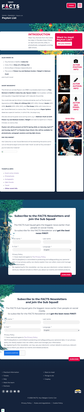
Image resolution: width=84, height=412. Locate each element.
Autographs (9, 179)
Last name (47, 239)
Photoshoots (9, 176)
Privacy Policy (17, 254)
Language (47, 247)
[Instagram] (11, 391)
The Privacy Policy (39, 257)
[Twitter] (7, 391)
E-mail (15, 246)
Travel (7, 185)
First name (16, 239)
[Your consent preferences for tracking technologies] (2, 410)
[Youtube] (14, 391)
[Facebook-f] (3, 391)
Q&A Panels (9, 182)
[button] (71, 5)
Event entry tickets (12, 173)
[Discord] (18, 391)
